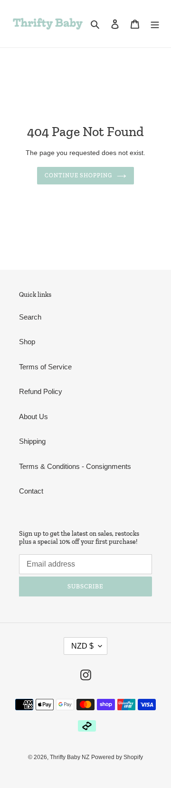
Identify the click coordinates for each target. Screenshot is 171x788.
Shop (27, 342)
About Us (33, 416)
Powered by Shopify (117, 757)
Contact (31, 491)
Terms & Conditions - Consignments (75, 466)
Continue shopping (79, 175)
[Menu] (155, 24)
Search (30, 317)
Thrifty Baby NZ (69, 757)
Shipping (32, 441)
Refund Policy (40, 391)
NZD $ (82, 646)
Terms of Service (45, 367)
